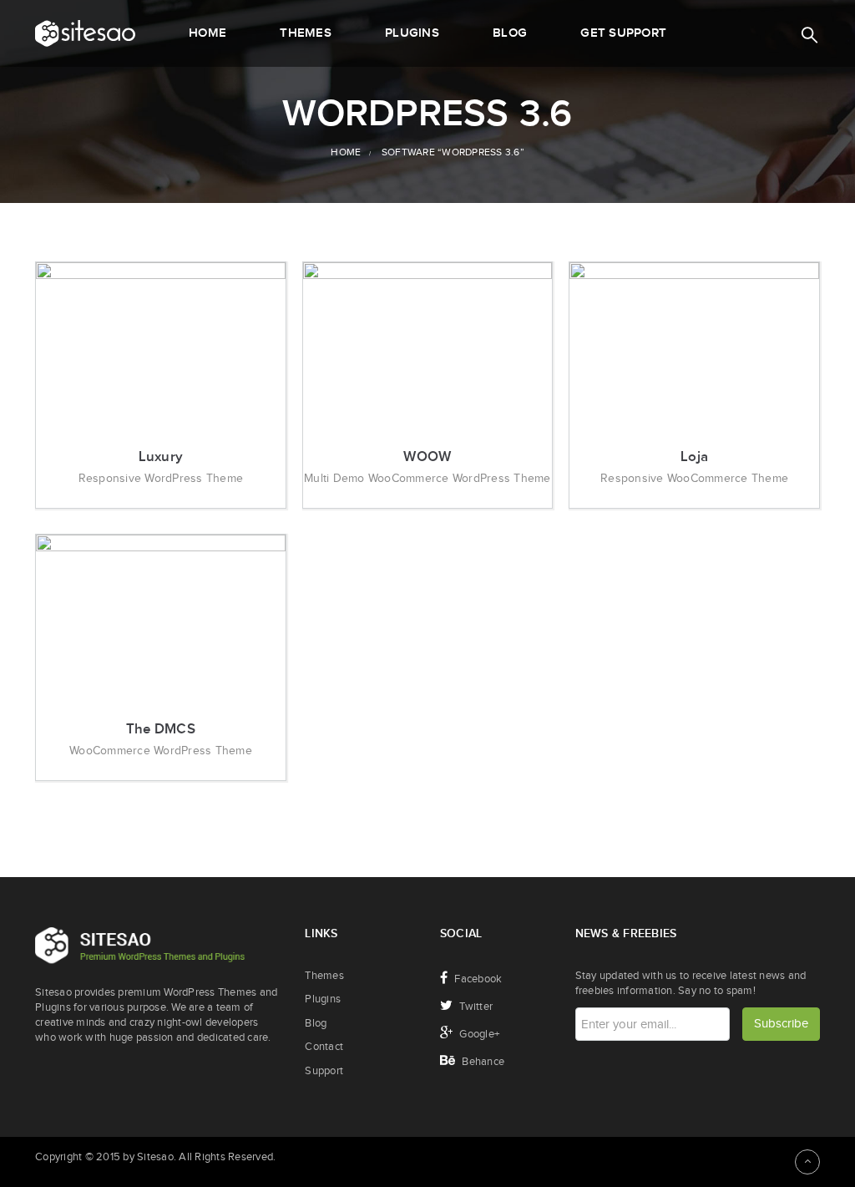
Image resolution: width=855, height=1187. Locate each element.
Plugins (323, 999)
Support (324, 1071)
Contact (324, 1047)
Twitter (475, 1006)
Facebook (477, 979)
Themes (324, 976)
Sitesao (155, 1157)
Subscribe (781, 1023)
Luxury (161, 457)
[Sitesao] (85, 33)
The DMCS (160, 729)
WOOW (427, 457)
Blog (315, 1023)
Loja (694, 457)
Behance (481, 1062)
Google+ (478, 1034)
